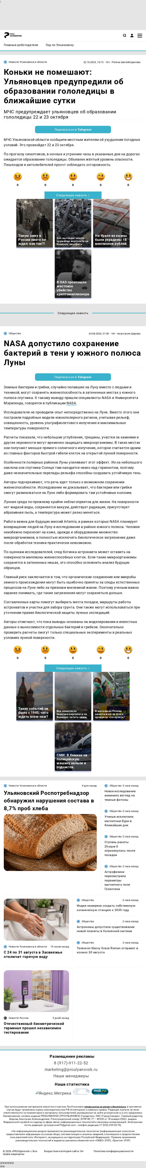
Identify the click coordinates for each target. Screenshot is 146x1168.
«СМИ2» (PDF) (103, 1140)
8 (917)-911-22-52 (71, 1063)
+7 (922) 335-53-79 (109, 1125)
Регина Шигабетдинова (126, 62)
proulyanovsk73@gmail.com (61, 1125)
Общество (15, 333)
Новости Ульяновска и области (28, 62)
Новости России (19, 1018)
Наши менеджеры (71, 1076)
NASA (71, 403)
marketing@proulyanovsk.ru (71, 1069)
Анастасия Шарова (128, 333)
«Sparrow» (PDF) (121, 1140)
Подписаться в (73, 129)
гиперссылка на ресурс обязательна (105, 1106)
